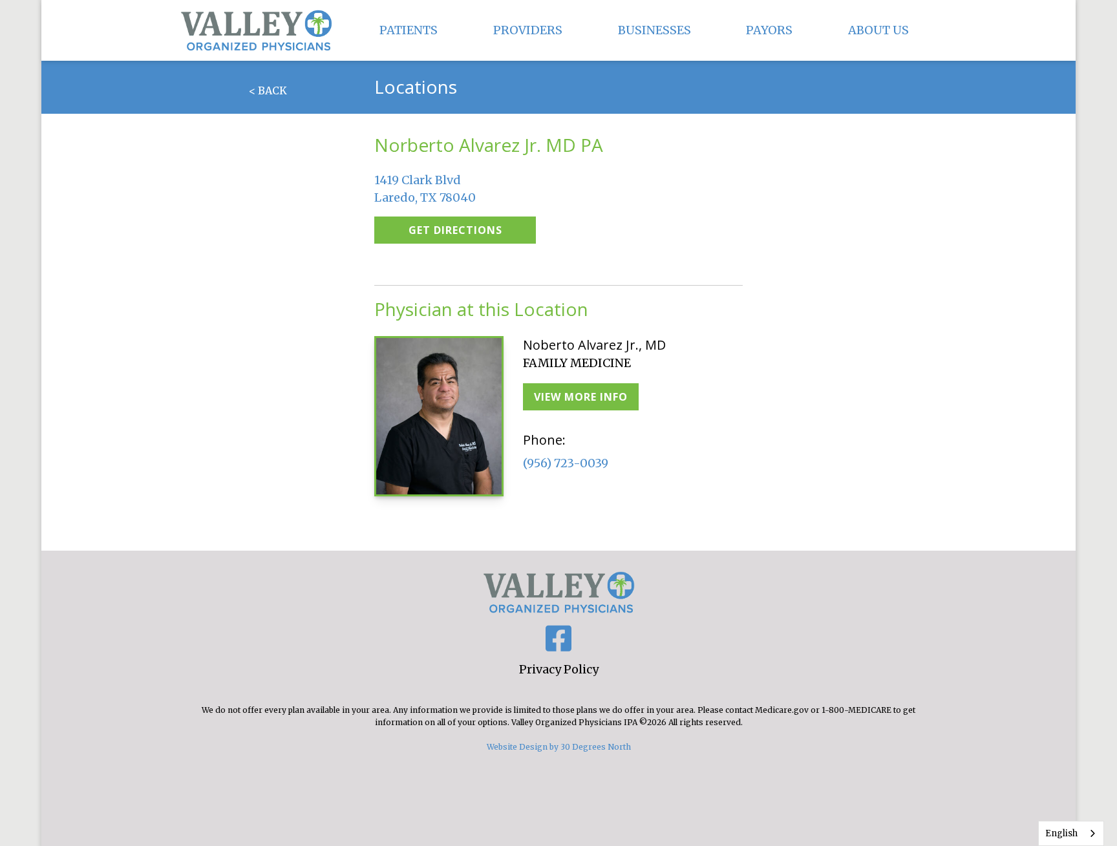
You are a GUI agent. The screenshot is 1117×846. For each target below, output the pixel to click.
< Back (268, 90)
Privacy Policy (559, 669)
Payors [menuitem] (769, 30)
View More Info (581, 397)
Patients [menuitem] (408, 30)
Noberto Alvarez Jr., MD (594, 345)
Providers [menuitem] (527, 30)
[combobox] (1071, 833)
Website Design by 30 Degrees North (559, 747)
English (1061, 833)
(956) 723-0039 (565, 463)
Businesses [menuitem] (654, 30)
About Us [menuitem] (878, 30)
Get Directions (455, 230)
